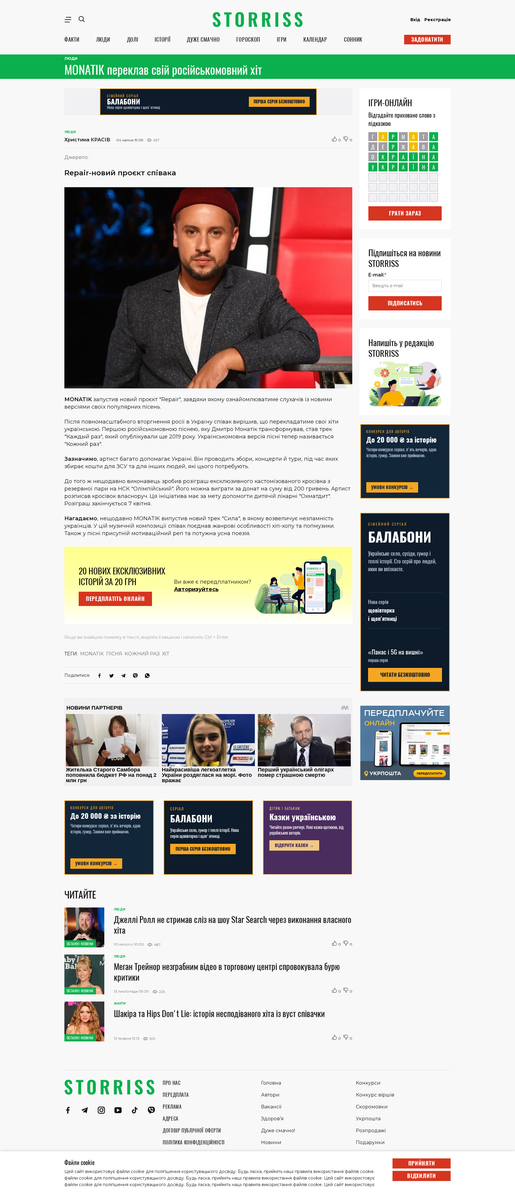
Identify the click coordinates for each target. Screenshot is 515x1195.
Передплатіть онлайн (115, 598)
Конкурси (368, 1083)
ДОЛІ (132, 39)
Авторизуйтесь (196, 589)
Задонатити (427, 39)
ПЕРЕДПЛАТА (176, 1095)
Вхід (415, 19)
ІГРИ (282, 39)
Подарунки (370, 1142)
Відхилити (421, 1176)
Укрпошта (368, 1118)
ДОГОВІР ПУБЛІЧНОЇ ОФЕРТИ (192, 1130)
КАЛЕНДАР (315, 39)
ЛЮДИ (103, 39)
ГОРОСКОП (248, 39)
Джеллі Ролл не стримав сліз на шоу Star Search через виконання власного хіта (232, 925)
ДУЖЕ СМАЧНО (203, 39)
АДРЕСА (171, 1119)
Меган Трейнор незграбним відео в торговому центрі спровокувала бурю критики (227, 972)
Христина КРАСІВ (87, 140)
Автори (270, 1095)
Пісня (114, 654)
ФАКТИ (72, 39)
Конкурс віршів (375, 1095)
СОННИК (353, 39)
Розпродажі (371, 1130)
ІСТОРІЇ (162, 39)
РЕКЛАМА (172, 1107)
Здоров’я (272, 1118)
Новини (271, 1142)
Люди (70, 59)
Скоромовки (372, 1107)
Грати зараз (405, 213)
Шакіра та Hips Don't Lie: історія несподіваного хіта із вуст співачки (219, 1013)
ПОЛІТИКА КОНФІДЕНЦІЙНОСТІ (194, 1142)
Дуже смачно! (278, 1130)
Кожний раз (142, 654)
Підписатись (405, 303)
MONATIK (92, 654)
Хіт (165, 654)
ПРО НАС (171, 1083)
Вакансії (271, 1107)
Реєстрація (437, 19)
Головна (271, 1083)
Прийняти (421, 1163)
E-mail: (377, 275)
